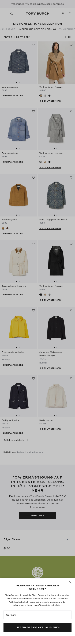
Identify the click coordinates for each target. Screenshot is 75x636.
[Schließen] (70, 582)
